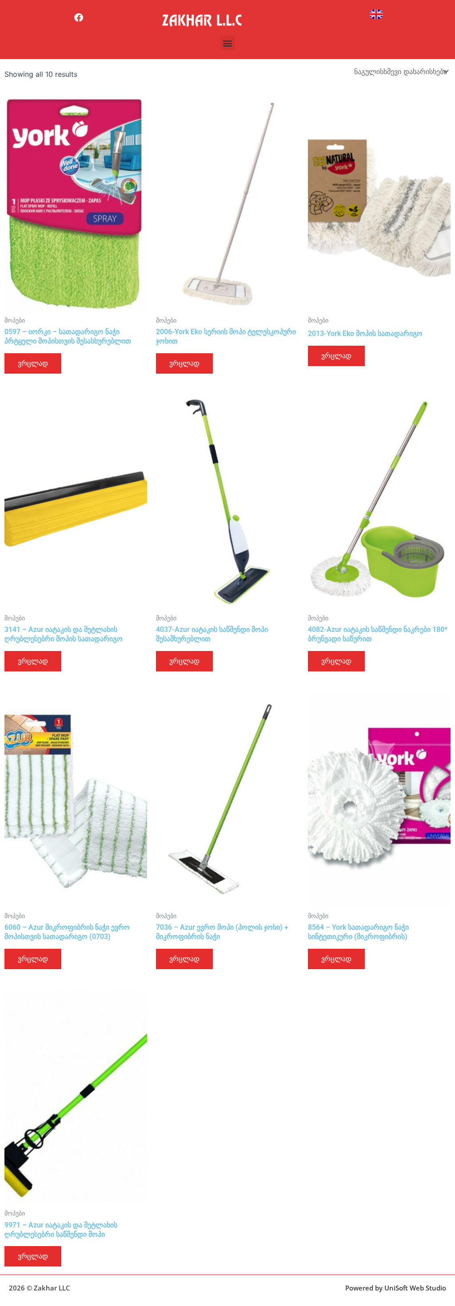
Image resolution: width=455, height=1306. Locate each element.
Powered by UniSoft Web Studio (395, 1287)
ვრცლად (33, 363)
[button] (227, 43)
